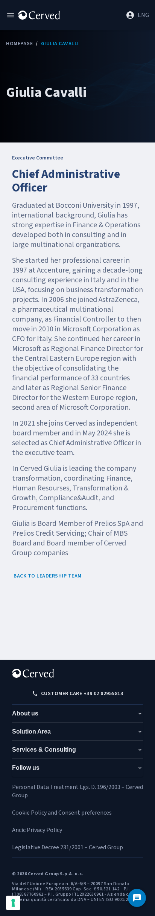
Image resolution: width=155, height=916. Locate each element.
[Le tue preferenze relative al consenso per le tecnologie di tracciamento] (13, 903)
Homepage (19, 43)
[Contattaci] (137, 898)
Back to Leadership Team (48, 576)
